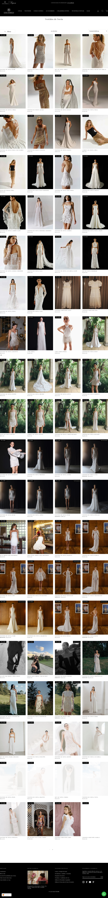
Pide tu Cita (2, 873)
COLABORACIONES (63, 11)
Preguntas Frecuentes (60, 875)
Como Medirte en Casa (5, 880)
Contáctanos (3, 871)
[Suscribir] (102, 877)
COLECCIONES (38, 11)
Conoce (33, 887)
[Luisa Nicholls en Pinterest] (93, 882)
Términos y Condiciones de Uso (62, 877)
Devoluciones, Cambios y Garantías (63, 873)
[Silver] (1, 355)
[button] (6, 894)
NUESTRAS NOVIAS (78, 11)
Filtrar (9, 31)
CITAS (20, 11)
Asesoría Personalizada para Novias (8, 875)
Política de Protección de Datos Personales (64, 882)
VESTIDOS (27, 11)
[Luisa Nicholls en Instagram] (83, 882)
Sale (88, 11)
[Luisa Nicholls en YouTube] (90, 882)
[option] (62, 2)
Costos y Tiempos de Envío (61, 871)
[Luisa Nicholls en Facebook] (87, 882)
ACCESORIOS (50, 11)
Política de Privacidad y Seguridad (62, 880)
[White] (3, 355)
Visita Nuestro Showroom (5, 877)
